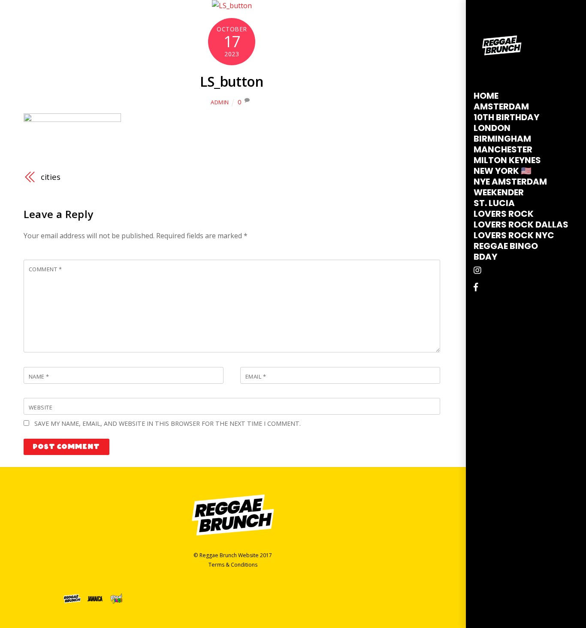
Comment (45, 269)
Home (486, 96)
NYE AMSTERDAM (510, 182)
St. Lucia (494, 203)
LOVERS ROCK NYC (514, 235)
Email (255, 376)
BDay (485, 257)
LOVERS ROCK (504, 214)
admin (220, 102)
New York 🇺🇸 (503, 171)
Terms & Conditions (232, 564)
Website (41, 407)
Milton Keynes (507, 160)
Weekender (499, 192)
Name (39, 376)
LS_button (231, 81)
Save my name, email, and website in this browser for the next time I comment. (167, 423)
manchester (503, 149)
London (492, 128)
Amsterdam (501, 106)
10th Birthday (506, 117)
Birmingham (502, 139)
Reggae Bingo (506, 246)
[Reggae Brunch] (502, 66)
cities (50, 176)
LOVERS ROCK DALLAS (521, 224)
